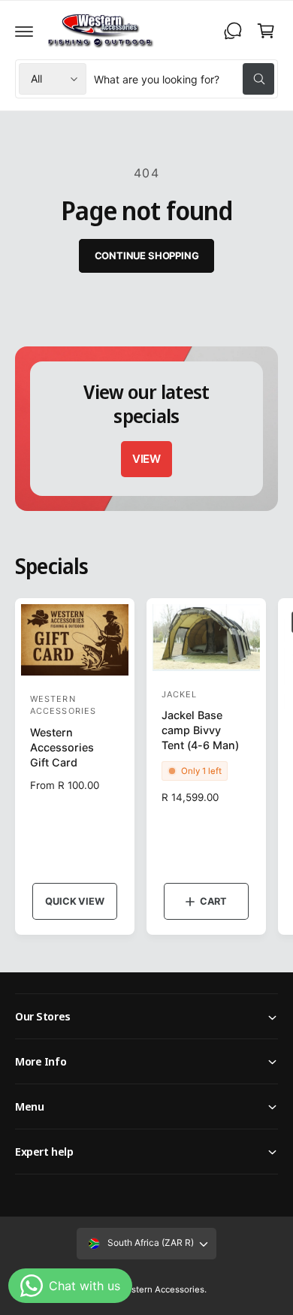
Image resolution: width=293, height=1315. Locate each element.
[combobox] (184, 78)
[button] (24, 30)
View (146, 459)
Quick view (74, 901)
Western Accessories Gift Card (62, 747)
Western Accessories (161, 1289)
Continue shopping (147, 255)
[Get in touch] (232, 30)
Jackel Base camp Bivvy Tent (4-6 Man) (200, 730)
